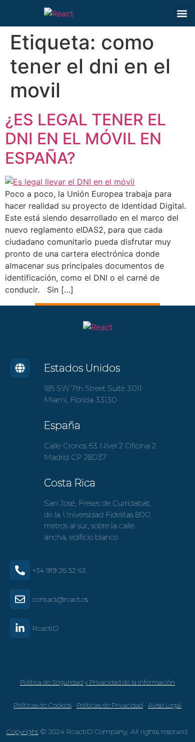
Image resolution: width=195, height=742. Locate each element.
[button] (182, 13)
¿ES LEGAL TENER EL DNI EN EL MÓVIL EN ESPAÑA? (85, 139)
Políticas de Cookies (43, 705)
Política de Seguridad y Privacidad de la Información (97, 682)
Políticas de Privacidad (109, 705)
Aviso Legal (165, 705)
